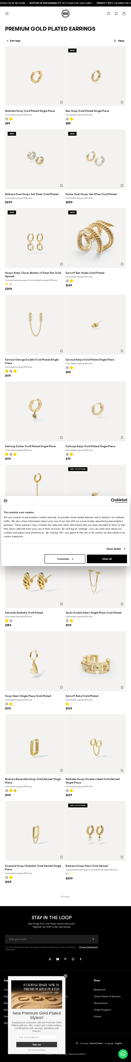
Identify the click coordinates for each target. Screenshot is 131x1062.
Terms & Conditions (77, 1054)
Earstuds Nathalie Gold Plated (24, 612)
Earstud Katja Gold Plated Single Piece (90, 359)
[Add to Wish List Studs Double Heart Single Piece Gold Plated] (122, 604)
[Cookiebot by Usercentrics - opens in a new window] (113, 500)
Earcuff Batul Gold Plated (82, 695)
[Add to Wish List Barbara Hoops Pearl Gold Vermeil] (122, 857)
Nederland (99, 989)
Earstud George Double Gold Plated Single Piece (31, 361)
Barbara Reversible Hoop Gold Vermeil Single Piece (33, 781)
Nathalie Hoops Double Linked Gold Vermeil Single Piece (93, 781)
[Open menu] (7, 13)
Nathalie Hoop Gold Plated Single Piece (30, 110)
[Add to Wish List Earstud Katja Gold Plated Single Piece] (122, 351)
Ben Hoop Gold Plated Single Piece (87, 110)
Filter (121, 40)
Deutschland (101, 1003)
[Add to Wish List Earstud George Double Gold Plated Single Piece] (61, 351)
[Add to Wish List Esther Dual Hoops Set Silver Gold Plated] (122, 185)
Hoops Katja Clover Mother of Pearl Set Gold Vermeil (33, 274)
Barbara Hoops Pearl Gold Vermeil (87, 865)
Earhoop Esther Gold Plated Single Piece (30, 446)
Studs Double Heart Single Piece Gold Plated (93, 612)
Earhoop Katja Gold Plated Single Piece (90, 446)
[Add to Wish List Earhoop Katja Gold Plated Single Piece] (122, 437)
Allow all (107, 559)
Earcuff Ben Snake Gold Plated (85, 272)
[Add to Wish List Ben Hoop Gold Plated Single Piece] (122, 102)
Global (97, 1016)
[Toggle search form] (109, 13)
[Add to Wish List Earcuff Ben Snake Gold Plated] (122, 264)
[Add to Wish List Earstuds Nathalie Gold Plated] (61, 604)
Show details (114, 548)
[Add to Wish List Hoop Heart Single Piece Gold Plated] (61, 687)
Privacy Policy (60, 1054)
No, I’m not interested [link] (36, 1050)
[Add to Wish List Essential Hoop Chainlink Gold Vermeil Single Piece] (61, 857)
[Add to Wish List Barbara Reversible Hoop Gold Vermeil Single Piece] (61, 770)
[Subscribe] (93, 939)
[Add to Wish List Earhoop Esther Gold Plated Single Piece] (61, 437)
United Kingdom (102, 1009)
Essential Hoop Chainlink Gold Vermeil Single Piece (33, 867)
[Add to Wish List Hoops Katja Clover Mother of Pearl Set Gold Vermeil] (61, 264)
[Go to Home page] (66, 13)
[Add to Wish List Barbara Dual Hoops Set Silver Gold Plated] (61, 185)
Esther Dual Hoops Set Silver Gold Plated (91, 194)
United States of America (107, 996)
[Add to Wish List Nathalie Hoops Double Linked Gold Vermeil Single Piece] (122, 770)
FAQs (6, 1023)
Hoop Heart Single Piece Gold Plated (28, 695)
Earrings (15, 40)
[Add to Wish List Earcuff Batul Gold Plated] (122, 687)
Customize (63, 559)
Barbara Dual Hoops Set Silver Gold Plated (31, 194)
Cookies (49, 1054)
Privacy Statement (88, 947)
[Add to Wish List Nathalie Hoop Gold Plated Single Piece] (61, 102)
